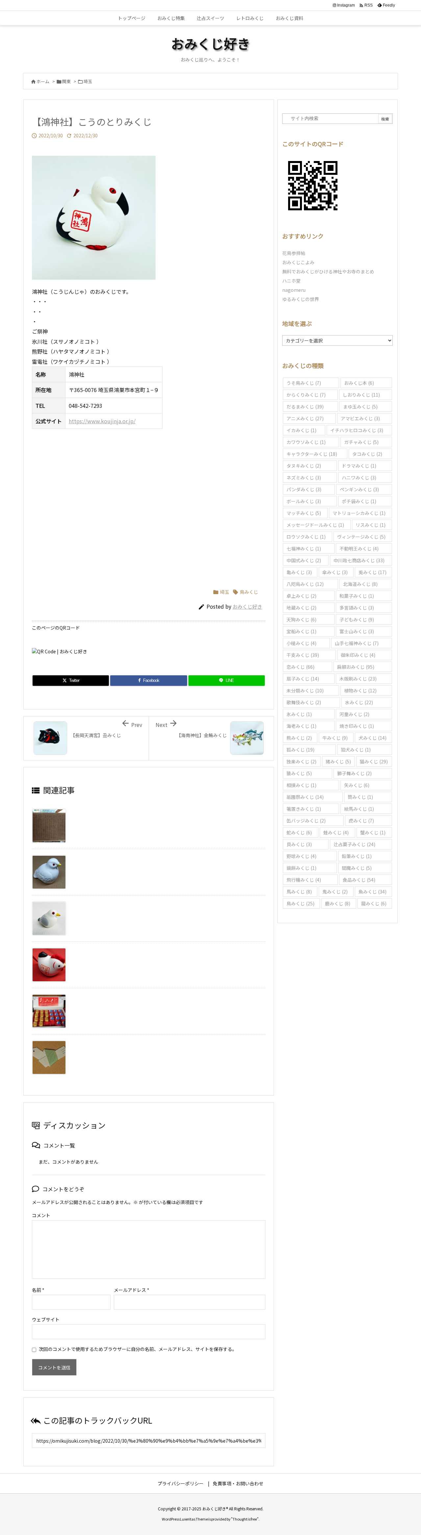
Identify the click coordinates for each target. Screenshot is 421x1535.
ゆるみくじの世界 (300, 299)
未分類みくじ (305, 690)
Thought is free (245, 1519)
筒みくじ (360, 797)
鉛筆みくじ (357, 856)
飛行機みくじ (303, 879)
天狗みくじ (301, 619)
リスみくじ (370, 525)
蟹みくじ (372, 832)
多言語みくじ (356, 607)
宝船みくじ (301, 631)
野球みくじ (301, 856)
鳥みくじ (249, 592)
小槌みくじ (301, 643)
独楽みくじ (301, 761)
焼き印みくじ (356, 726)
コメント (41, 1215)
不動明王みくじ (359, 548)
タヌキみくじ (303, 465)
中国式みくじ (303, 560)
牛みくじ (335, 737)
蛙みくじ (336, 832)
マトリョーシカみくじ (359, 513)
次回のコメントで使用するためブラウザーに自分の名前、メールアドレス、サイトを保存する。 (138, 1349)
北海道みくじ (360, 584)
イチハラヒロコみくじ (356, 430)
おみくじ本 (359, 383)
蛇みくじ (299, 832)
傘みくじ (335, 572)
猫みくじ (374, 761)
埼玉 (88, 81)
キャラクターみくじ (311, 454)
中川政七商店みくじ (359, 560)
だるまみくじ (305, 406)
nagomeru (294, 290)
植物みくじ (360, 690)
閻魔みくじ (357, 868)
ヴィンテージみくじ (361, 536)
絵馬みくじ (359, 808)
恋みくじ (300, 666)
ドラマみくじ (359, 465)
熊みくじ (299, 737)
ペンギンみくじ (359, 489)
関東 (66, 81)
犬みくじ (372, 737)
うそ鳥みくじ (303, 383)
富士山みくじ (356, 631)
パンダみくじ (303, 489)
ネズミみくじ (303, 477)
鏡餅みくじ (301, 868)
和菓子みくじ (356, 596)
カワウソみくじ (306, 442)
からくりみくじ (306, 394)
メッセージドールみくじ (315, 525)
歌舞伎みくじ (303, 702)
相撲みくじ (301, 785)
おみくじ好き (247, 606)
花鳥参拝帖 (293, 253)
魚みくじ (372, 891)
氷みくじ (299, 714)
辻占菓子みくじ (354, 844)
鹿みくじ (337, 903)
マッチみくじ (303, 513)
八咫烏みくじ (305, 584)
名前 (38, 1290)
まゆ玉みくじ (360, 406)
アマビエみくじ (360, 418)
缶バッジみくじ (306, 820)
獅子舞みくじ (354, 773)
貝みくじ (299, 844)
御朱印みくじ (358, 655)
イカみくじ (301, 430)
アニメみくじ (305, 418)
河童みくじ (354, 714)
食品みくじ (359, 879)
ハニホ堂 (291, 280)
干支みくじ (302, 655)
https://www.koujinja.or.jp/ (102, 421)
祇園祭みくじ (305, 797)
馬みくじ (299, 891)
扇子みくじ (302, 678)
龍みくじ (373, 903)
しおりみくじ (361, 394)
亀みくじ (299, 572)
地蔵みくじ (301, 607)
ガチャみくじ (361, 442)
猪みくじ (338, 761)
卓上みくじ (301, 596)
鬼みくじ (335, 891)
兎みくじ (372, 572)
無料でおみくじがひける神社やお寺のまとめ (328, 271)
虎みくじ (361, 820)
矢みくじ (356, 785)
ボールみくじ (303, 501)
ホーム (43, 81)
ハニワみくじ (359, 477)
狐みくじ (300, 749)
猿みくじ (299, 773)
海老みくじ (301, 726)
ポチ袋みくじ (359, 501)
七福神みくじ (303, 548)
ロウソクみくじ (306, 536)
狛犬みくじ (356, 749)
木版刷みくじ (358, 678)
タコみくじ (367, 454)
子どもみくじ (356, 619)
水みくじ (359, 702)
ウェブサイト (46, 1319)
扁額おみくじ (355, 666)
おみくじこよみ (298, 262)
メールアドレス (131, 1290)
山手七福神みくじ (357, 643)
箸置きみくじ (303, 808)
